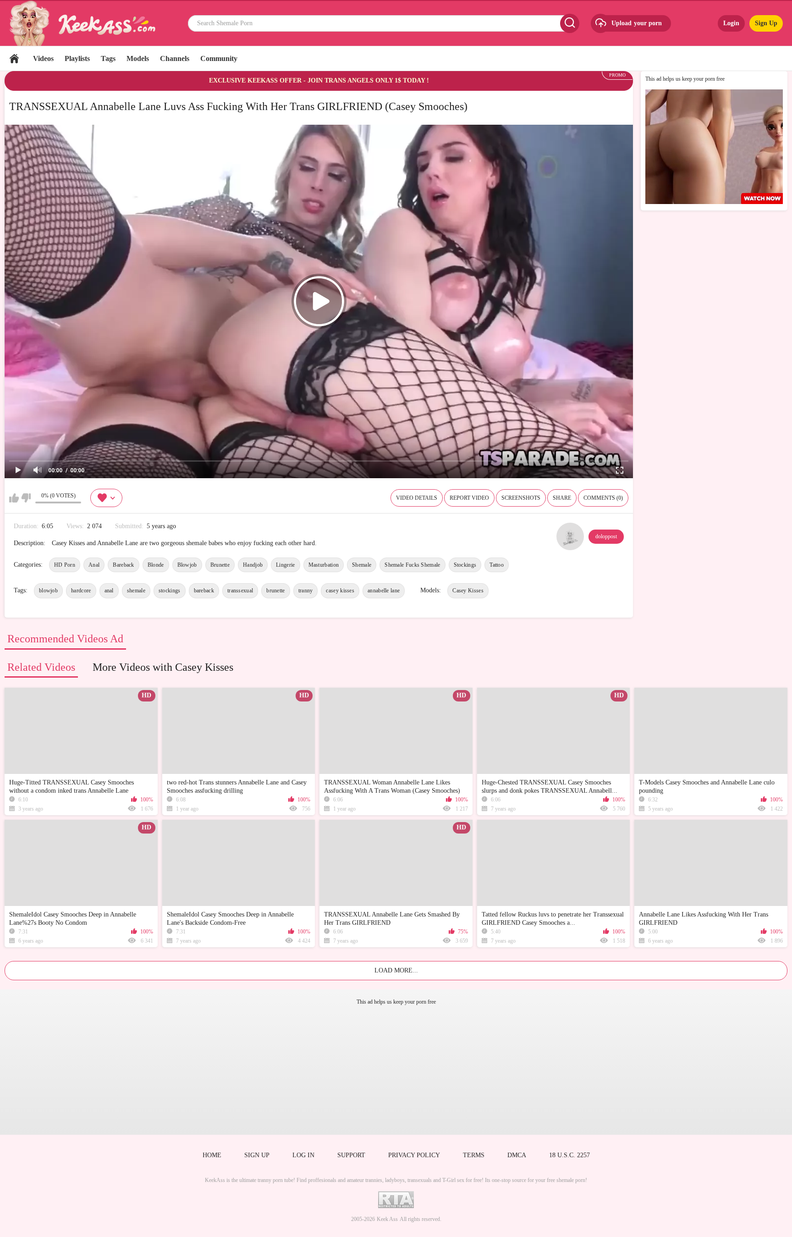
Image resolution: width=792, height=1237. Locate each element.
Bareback (123, 565)
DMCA (516, 1155)
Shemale (361, 565)
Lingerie (285, 565)
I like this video (14, 498)
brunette (275, 590)
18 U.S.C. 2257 (569, 1155)
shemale (136, 590)
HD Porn (64, 565)
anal (109, 590)
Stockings (465, 565)
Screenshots (520, 498)
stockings (170, 590)
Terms (473, 1155)
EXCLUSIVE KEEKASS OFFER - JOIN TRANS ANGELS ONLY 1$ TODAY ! (319, 80)
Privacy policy (414, 1155)
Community (218, 58)
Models (137, 58)
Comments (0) (603, 498)
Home (14, 58)
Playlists (77, 58)
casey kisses (340, 590)
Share (562, 498)
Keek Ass (387, 1219)
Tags (108, 58)
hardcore (81, 590)
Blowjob (187, 565)
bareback (204, 590)
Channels (174, 58)
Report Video (469, 498)
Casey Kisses (468, 590)
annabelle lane (384, 590)
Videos (43, 58)
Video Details (416, 498)
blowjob (48, 590)
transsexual (240, 590)
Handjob (253, 565)
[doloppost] (570, 536)
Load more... (396, 970)
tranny (305, 590)
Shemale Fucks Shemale (412, 565)
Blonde (156, 565)
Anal (93, 565)
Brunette (220, 565)
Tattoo (497, 565)
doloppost (606, 536)
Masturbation (323, 565)
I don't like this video (26, 498)
